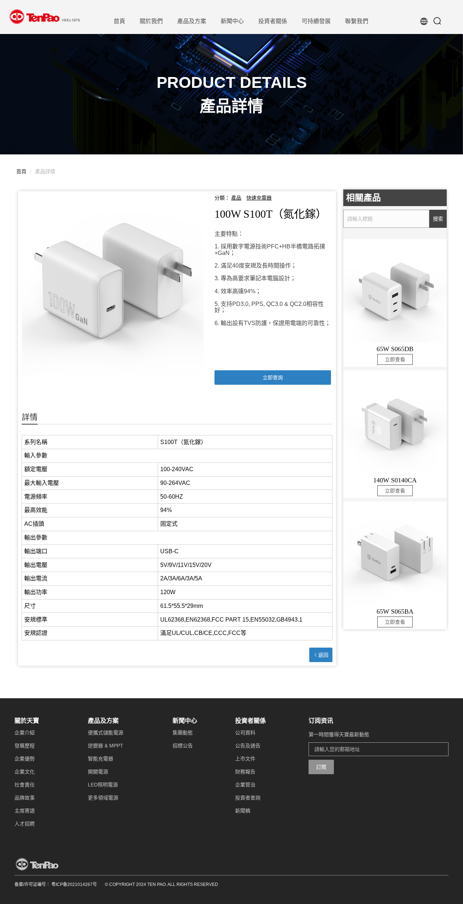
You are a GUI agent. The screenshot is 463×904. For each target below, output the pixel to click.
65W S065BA (395, 611)
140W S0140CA (395, 480)
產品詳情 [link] (45, 171)
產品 (236, 198)
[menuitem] (119, 21)
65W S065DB (395, 349)
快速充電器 (259, 198)
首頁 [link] (21, 171)
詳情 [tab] (30, 417)
